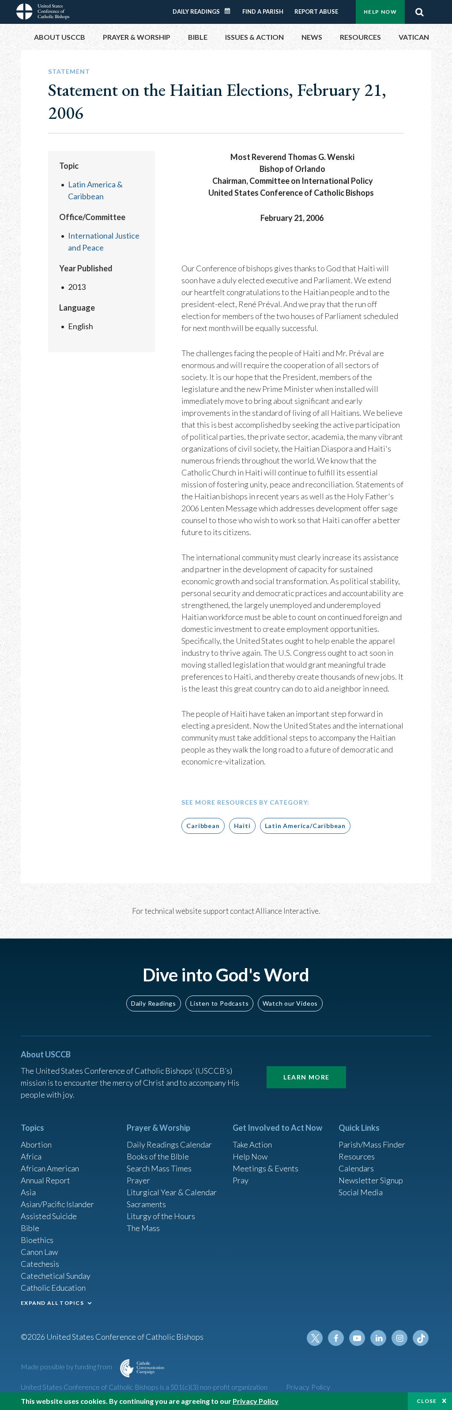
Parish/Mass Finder (372, 1144)
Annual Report (45, 1180)
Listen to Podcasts (219, 1003)
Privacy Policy (308, 1387)
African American (50, 1168)
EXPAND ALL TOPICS (52, 1303)
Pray (241, 1180)
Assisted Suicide (49, 1216)
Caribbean (202, 825)
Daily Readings (196, 11)
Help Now (380, 11)
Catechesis (40, 1264)
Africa (31, 1156)
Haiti (242, 825)
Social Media (361, 1192)
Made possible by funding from (67, 1366)
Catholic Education (53, 1287)
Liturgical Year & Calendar (172, 1192)
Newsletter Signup (371, 1180)
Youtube (357, 1338)
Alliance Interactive (287, 911)
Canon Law (39, 1252)
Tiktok (421, 1338)
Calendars (356, 1168)
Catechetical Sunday (55, 1276)
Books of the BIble (158, 1156)
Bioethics (37, 1240)
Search (419, 12)
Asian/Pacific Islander (57, 1204)
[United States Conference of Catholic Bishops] (42, 11)
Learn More (306, 1077)
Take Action (252, 1144)
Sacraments (146, 1204)
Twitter (315, 1338)
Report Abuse (316, 11)
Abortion (36, 1144)
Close (427, 1401)
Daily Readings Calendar (230, 11)
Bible (30, 1228)
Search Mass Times (159, 1168)
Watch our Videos (290, 1003)
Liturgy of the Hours (161, 1216)
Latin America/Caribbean (305, 825)
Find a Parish (262, 11)
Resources (357, 1156)
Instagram (399, 1338)
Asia (28, 1192)
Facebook (336, 1338)
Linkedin (378, 1338)
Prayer (138, 1180)
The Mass (143, 1228)
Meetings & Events (265, 1168)
